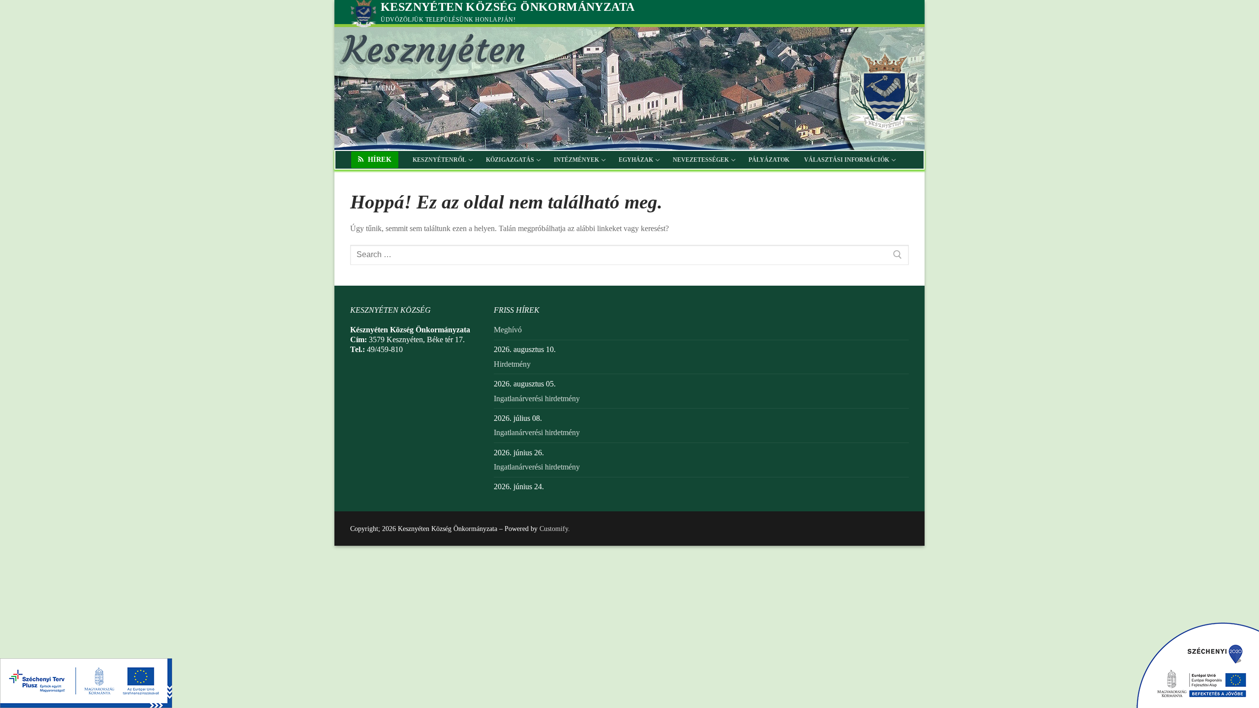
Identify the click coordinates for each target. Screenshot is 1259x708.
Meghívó (508, 329)
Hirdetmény (512, 364)
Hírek (378, 159)
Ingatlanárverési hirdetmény (537, 398)
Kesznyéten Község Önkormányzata (507, 6)
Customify (554, 528)
